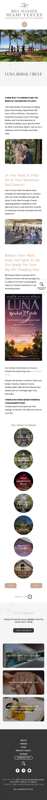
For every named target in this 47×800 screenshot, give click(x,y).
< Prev (10, 585)
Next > (36, 585)
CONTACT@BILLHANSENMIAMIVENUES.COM (23, 784)
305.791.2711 (8, 779)
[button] (24, 24)
